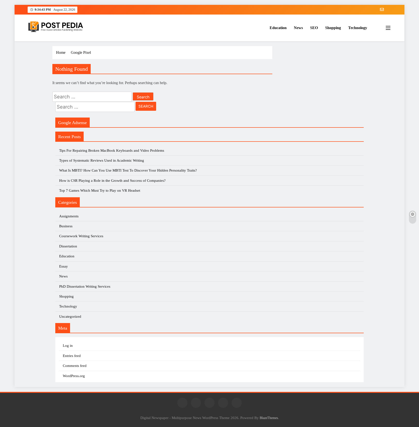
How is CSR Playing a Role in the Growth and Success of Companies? (112, 180)
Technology (357, 28)
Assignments (69, 216)
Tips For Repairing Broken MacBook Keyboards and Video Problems (111, 150)
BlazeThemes (269, 418)
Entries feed (72, 356)
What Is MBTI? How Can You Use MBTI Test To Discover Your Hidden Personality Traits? (128, 170)
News (298, 28)
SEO (314, 28)
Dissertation (68, 246)
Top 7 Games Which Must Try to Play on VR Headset (99, 190)
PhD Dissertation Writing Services (84, 286)
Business (66, 226)
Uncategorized (70, 316)
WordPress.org (74, 376)
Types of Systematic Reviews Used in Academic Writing (101, 160)
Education (278, 28)
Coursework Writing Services (81, 236)
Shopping (333, 28)
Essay (63, 266)
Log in (68, 346)
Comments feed (75, 366)
